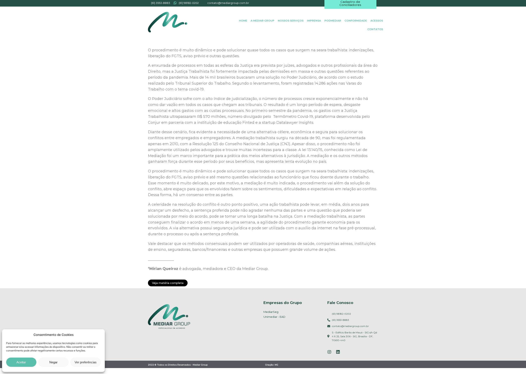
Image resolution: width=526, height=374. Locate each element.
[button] (168, 283)
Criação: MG (271, 365)
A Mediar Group (262, 20)
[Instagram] (329, 352)
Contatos (375, 29)
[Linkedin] (338, 352)
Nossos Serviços (290, 20)
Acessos (376, 20)
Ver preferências (86, 362)
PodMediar (332, 20)
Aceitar (21, 362)
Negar (53, 362)
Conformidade (356, 20)
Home (243, 20)
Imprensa (314, 20)
